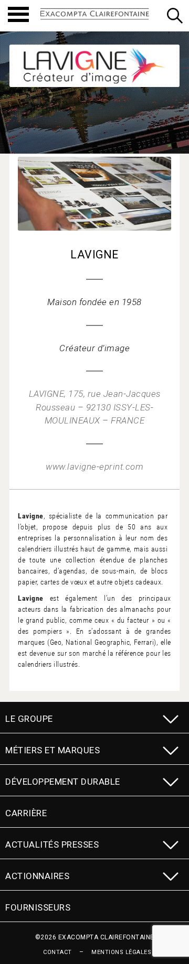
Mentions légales (121, 952)
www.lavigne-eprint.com (94, 466)
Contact (57, 952)
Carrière (26, 813)
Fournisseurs (37, 907)
